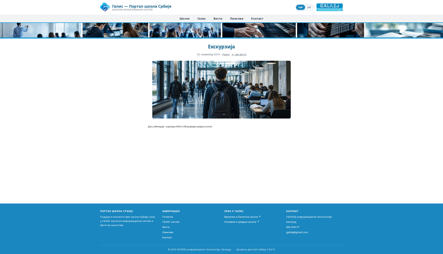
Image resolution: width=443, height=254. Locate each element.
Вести (218, 18)
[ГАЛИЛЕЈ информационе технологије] (330, 7)
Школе (185, 18)
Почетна (167, 216)
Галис (201, 18)
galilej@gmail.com (297, 232)
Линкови (236, 18)
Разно (226, 54)
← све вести (239, 54)
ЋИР (300, 7)
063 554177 (292, 227)
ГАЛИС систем (170, 221)
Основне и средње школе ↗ (241, 221)
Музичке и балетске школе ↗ (242, 216)
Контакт (257, 18)
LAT (309, 7)
